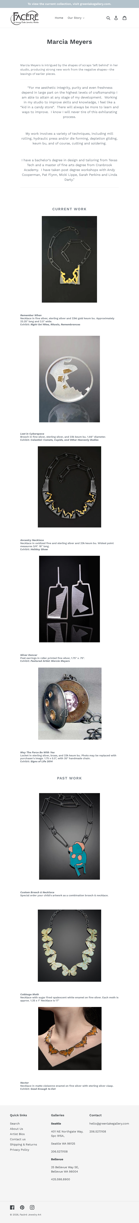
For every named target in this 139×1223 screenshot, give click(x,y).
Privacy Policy (19, 1149)
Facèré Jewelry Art (30, 1214)
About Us (16, 1128)
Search (15, 1123)
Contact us (18, 1139)
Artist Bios (17, 1134)
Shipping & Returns (23, 1144)
